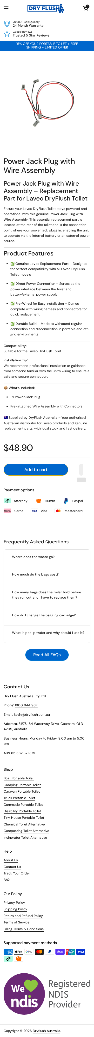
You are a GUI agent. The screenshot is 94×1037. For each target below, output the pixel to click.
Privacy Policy (14, 902)
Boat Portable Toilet (19, 778)
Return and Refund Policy (23, 916)
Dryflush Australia (46, 1031)
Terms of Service (16, 922)
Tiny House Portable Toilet (24, 817)
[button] (85, 8)
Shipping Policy (15, 909)
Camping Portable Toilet (22, 785)
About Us (11, 860)
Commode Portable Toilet (23, 804)
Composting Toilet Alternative (26, 831)
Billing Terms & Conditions (24, 929)
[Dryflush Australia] (46, 8)
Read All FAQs (47, 655)
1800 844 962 (26, 705)
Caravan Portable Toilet (22, 791)
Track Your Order (17, 873)
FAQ (7, 880)
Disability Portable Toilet (22, 811)
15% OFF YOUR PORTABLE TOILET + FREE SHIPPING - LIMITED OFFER (47, 45)
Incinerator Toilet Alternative (25, 837)
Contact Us (12, 867)
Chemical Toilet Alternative (24, 824)
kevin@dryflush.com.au (32, 714)
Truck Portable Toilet (19, 798)
